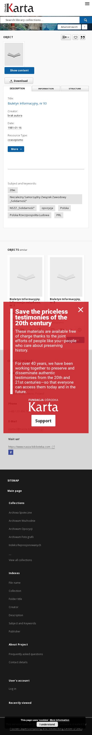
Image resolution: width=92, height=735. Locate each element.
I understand (47, 724)
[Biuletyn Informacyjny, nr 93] (13, 54)
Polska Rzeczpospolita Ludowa (29, 215)
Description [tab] (17, 88)
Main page (14, 491)
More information (59, 720)
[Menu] (87, 3)
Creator (13, 607)
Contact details (18, 662)
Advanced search (69, 26)
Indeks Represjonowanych (25, 545)
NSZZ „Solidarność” (22, 208)
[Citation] (82, 37)
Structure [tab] (75, 88)
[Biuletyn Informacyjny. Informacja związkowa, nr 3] (26, 277)
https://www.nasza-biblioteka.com (29, 447)
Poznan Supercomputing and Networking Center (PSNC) (46, 728)
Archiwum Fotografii (21, 537)
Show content (19, 70)
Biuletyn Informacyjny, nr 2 (65, 300)
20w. (13, 190)
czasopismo (15, 140)
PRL (58, 215)
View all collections (20, 560)
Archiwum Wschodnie (22, 521)
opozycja (47, 208)
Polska (64, 208)
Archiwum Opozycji (21, 529)
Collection (15, 591)
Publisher (14, 631)
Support (43, 421)
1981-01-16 (14, 128)
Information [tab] (46, 88)
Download (20, 81)
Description (16, 615)
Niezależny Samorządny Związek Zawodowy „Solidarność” (38, 199)
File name (15, 583)
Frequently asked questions (26, 654)
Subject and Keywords (22, 623)
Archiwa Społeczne (20, 512)
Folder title (15, 599)
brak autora (15, 115)
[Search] (86, 19)
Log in (12, 689)
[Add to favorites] (75, 37)
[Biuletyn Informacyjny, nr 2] (66, 277)
